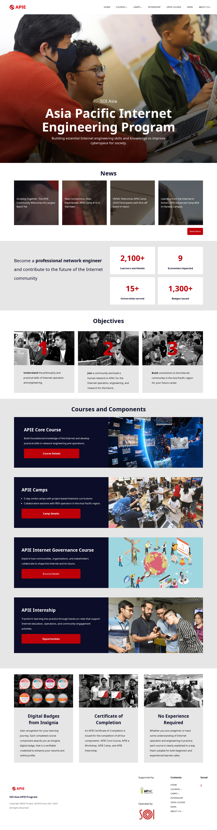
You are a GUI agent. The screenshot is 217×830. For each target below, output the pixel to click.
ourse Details (51, 573)
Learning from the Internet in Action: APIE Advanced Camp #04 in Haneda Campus (180, 202)
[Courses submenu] (126, 7)
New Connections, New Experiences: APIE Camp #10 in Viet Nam (82, 202)
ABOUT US (204, 7)
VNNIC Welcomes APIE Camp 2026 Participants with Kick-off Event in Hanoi (130, 202)
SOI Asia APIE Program (23, 797)
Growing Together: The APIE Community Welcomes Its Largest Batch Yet (36, 202)
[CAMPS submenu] (141, 7)
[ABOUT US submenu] (210, 7)
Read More (195, 231)
